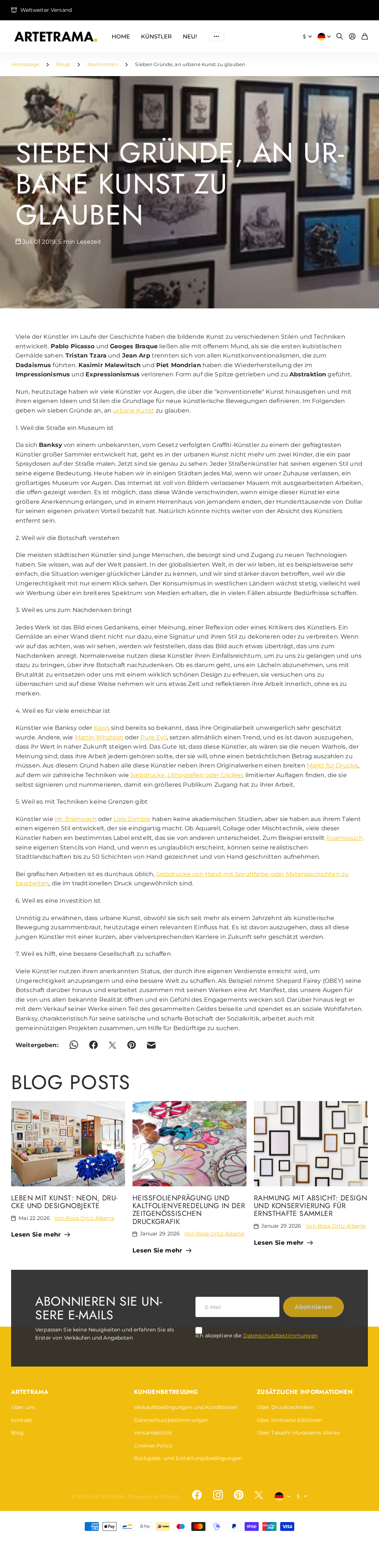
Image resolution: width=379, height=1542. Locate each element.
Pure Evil (153, 737)
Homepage (25, 64)
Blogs (63, 64)
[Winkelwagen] (365, 37)
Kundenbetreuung (166, 1392)
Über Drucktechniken (285, 1407)
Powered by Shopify (154, 1496)
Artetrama (29, 1392)
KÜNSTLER (156, 36)
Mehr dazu (216, 36)
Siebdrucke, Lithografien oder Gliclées (187, 775)
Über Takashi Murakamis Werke (298, 1432)
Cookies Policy (153, 1445)
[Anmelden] (352, 37)
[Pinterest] (239, 1495)
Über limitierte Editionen (290, 1420)
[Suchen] (339, 37)
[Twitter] (259, 1495)
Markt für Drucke (332, 765)
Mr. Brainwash (76, 819)
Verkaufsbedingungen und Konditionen (186, 1407)
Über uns (23, 1407)
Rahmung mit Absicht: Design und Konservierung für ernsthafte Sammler (310, 1205)
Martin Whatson (99, 737)
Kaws (102, 727)
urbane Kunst (133, 410)
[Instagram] (217, 1495)
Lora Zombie (132, 819)
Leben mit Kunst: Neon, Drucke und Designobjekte (64, 1202)
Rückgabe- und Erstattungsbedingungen (188, 1458)
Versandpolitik (153, 1432)
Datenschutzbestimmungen (280, 1335)
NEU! (190, 36)
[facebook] (197, 1495)
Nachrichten (102, 64)
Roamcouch (344, 837)
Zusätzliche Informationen (305, 1392)
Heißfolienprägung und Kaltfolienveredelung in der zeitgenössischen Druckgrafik (189, 1210)
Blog (17, 1432)
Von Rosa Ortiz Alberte (84, 1218)
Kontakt (21, 1420)
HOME (121, 36)
